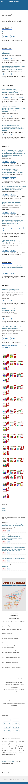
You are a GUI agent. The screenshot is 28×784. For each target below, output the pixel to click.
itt (13, 773)
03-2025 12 (7, 723)
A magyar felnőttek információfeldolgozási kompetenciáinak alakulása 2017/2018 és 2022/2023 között (14, 526)
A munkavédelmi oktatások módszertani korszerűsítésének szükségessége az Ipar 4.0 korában (12, 171)
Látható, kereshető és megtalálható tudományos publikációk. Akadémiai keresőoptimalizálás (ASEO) (12, 222)
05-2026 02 (7, 727)
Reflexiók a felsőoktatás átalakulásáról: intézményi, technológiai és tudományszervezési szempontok (13, 67)
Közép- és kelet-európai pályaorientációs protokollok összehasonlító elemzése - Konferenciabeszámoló (14, 267)
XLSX (21, 97)
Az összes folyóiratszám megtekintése (9, 346)
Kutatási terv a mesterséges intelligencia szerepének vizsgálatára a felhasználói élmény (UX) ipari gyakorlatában (14, 188)
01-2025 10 (7, 720)
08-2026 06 (16, 730)
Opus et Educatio (14, 1)
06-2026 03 (16, 727)
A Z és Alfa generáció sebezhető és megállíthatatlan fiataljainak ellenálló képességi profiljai (12, 538)
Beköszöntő (5, 32)
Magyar (4, 510)
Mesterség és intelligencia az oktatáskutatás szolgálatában (12, 292)
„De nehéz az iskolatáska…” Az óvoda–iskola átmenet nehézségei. (13, 330)
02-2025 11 (16, 720)
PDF (14, 36)
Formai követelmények (8, 761)
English (4, 508)
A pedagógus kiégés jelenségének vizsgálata (13, 558)
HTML (6, 36)
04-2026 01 (16, 723)
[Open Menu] (1, 1)
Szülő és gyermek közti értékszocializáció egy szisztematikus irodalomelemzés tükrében (13, 91)
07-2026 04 (7, 730)
